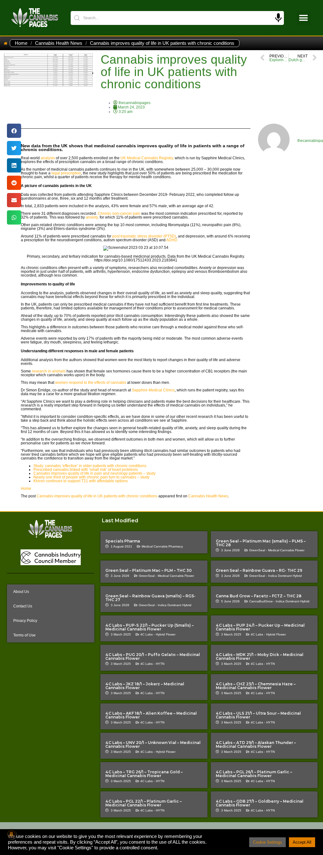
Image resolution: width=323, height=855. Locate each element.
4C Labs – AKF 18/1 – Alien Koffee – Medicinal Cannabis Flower (151, 715)
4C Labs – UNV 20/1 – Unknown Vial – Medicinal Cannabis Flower (153, 744)
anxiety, (92, 217)
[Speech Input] (278, 17)
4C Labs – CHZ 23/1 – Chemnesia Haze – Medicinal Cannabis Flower (256, 686)
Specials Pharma (122, 541)
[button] (304, 18)
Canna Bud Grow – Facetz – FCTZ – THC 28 (259, 596)
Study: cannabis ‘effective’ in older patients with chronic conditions (89, 466)
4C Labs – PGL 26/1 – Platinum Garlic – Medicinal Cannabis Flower (254, 774)
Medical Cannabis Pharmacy (162, 546)
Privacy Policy (25, 620)
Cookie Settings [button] (267, 842)
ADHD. (172, 240)
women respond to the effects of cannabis (90, 382)
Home (21, 43)
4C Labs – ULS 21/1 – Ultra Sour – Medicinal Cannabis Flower (258, 715)
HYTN (160, 663)
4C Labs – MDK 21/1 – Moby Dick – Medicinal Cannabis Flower (259, 656)
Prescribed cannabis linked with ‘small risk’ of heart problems (85, 469)
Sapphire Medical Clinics (153, 390)
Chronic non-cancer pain (118, 213)
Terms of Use (24, 635)
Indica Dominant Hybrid (285, 575)
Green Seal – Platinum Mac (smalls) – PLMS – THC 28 (261, 543)
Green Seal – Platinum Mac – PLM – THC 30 (148, 570)
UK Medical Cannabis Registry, (147, 158)
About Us (21, 591)
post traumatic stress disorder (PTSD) (144, 236)
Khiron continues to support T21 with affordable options (80, 481)
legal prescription (66, 173)
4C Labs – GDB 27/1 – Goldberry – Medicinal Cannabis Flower (259, 803)
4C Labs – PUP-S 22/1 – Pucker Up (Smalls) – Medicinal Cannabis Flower (149, 627)
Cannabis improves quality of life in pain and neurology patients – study (94, 473)
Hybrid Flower (165, 634)
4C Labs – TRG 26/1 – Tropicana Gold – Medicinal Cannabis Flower (144, 774)
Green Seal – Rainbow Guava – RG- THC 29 (259, 570)
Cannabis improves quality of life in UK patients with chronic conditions (97, 496)
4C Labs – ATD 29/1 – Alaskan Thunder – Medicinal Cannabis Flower (256, 744)
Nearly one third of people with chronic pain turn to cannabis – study (91, 477)
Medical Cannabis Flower (286, 550)
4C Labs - (147, 634)
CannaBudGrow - (261, 601)
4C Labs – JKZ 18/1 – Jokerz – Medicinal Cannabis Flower (144, 686)
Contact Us (22, 606)
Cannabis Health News (58, 43)
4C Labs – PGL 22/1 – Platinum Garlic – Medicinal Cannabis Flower (143, 803)
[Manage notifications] (11, 834)
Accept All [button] (302, 842)
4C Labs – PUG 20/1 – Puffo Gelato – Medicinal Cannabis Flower (152, 656)
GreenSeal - (258, 550)
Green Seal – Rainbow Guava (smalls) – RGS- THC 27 (150, 598)
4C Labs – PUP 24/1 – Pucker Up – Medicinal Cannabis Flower (260, 627)
